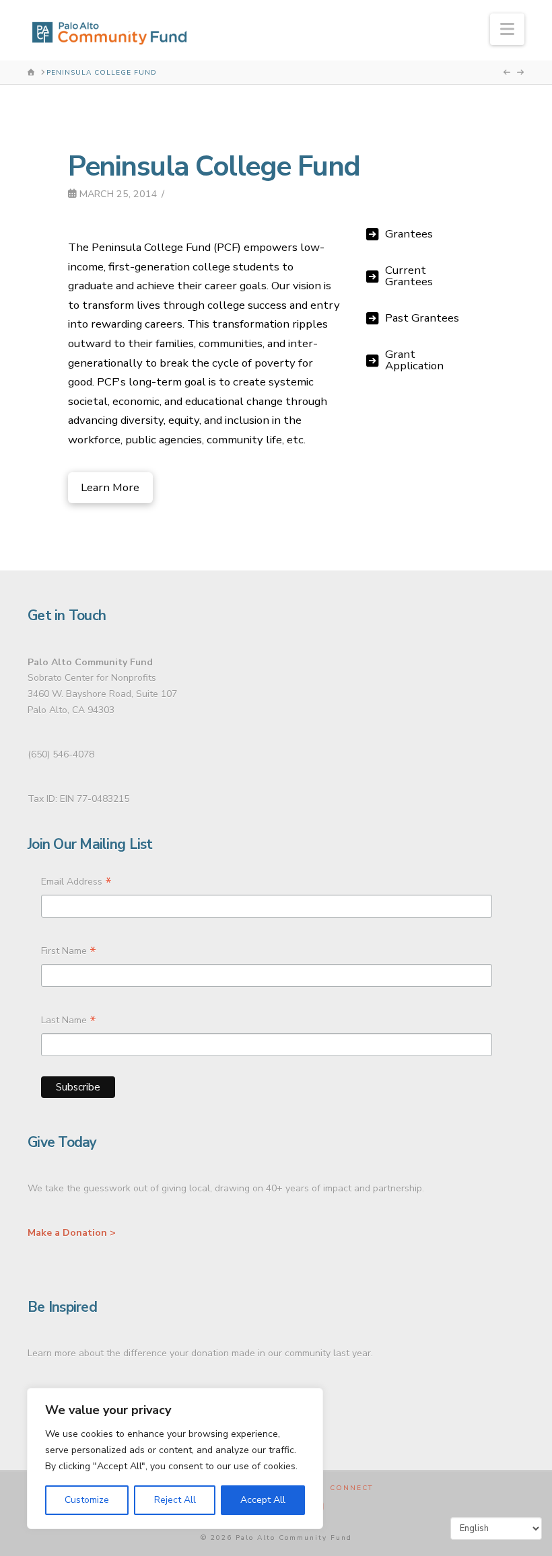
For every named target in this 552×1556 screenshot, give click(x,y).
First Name (68, 952)
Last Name (68, 1021)
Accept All (262, 1499)
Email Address (76, 883)
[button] (507, 29)
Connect (351, 1488)
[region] (175, 1458)
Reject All (175, 1499)
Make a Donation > (72, 1232)
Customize (87, 1499)
